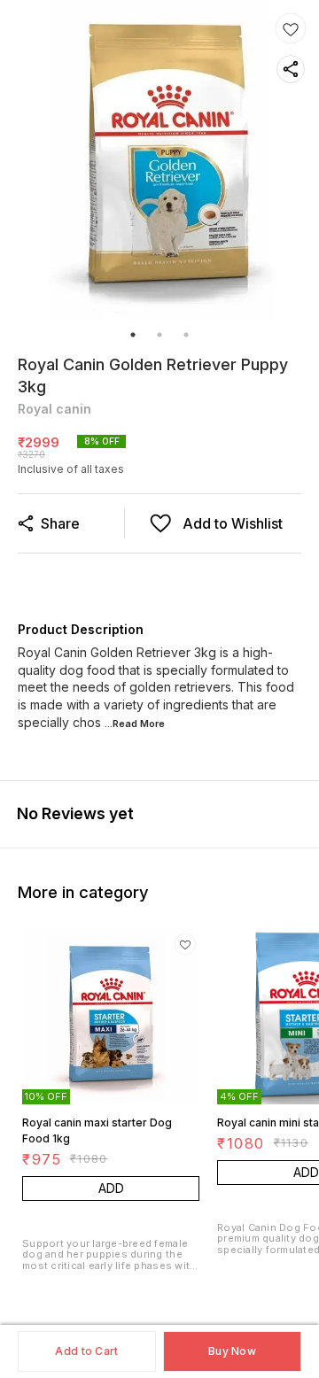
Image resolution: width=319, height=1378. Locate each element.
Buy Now (232, 1351)
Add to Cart (86, 1351)
